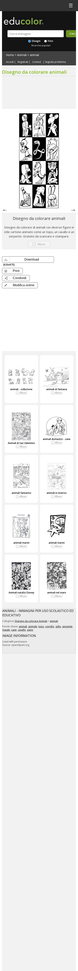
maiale (6, 630)
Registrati (23, 62)
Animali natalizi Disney (21, 592)
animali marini (21, 542)
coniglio (49, 626)
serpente (67, 626)
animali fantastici (21, 493)
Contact (36, 62)
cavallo (22, 630)
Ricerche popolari (41, 45)
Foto (50, 41)
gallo (58, 626)
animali (34, 55)
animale (32, 626)
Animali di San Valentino (21, 443)
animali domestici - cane (56, 439)
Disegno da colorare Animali (31, 621)
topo (41, 626)
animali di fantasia (56, 389)
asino (30, 630)
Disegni (35, 41)
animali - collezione (21, 389)
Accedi (10, 62)
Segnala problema (55, 62)
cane (14, 630)
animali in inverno (57, 493)
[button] (20, 285)
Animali (22, 55)
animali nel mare (56, 592)
